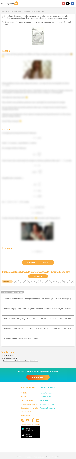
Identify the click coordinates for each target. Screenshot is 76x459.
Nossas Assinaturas (46, 393)
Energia (18, 11)
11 (59, 281)
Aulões (23, 397)
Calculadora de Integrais (29, 404)
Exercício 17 (7, 281)
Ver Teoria (37, 276)
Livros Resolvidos (27, 400)
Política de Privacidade (24, 457)
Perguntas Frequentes (47, 408)
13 (68, 281)
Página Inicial (5, 11)
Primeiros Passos (45, 397)
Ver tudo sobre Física (9, 355)
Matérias (24, 393)
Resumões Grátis (27, 412)
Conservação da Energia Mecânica (33, 11)
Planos (48, 457)
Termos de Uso (39, 457)
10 (55, 281)
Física (13, 11)
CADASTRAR (38, 377)
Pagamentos (44, 400)
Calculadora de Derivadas (29, 408)
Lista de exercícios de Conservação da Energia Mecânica (20, 361)
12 (64, 281)
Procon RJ (55, 457)
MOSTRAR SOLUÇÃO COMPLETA (38, 262)
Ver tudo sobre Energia (10, 358)
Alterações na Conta (47, 404)
